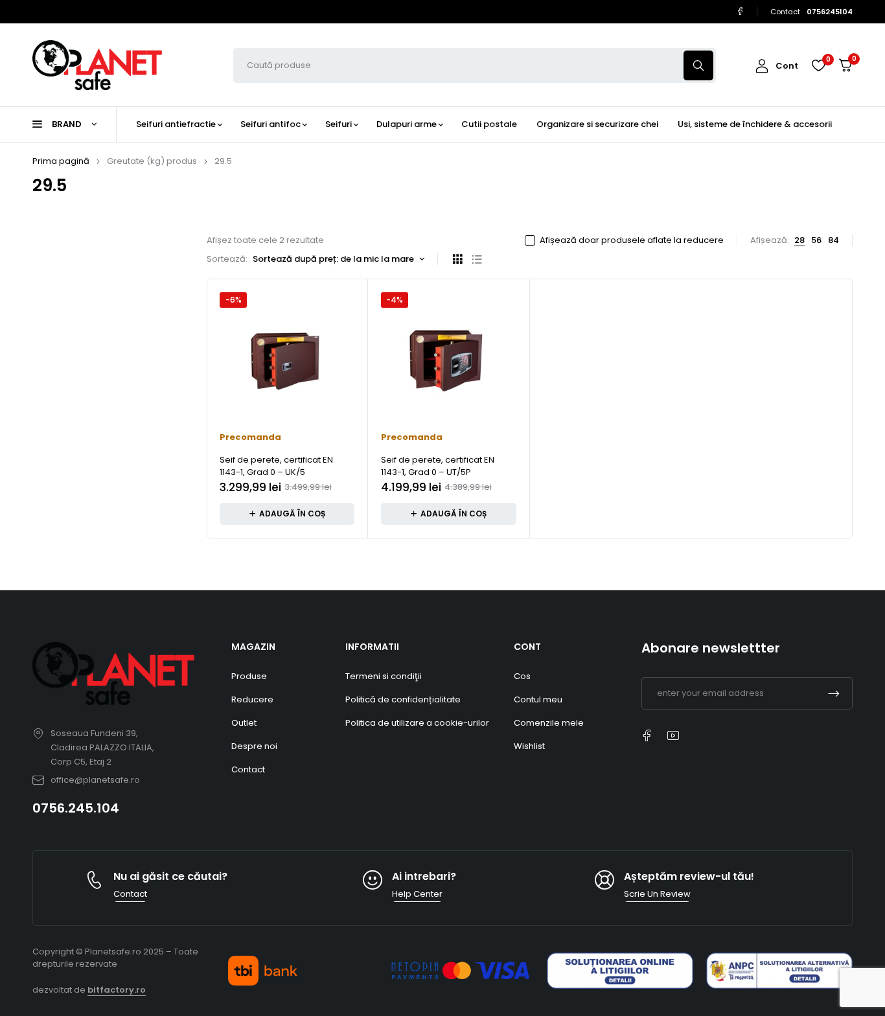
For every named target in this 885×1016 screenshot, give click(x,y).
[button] (287, 514)
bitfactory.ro (116, 990)
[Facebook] (740, 11)
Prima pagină (60, 161)
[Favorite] (818, 65)
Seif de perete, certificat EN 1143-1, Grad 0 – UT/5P (437, 466)
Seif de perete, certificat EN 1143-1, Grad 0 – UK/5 (276, 466)
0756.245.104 (75, 808)
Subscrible (834, 693)
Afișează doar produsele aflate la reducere (632, 240)
